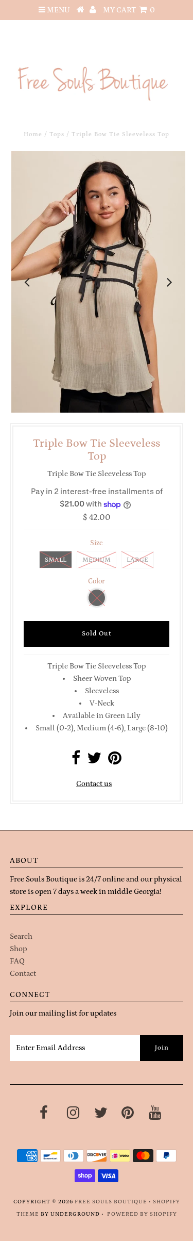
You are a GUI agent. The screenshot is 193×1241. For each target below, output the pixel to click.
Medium (96, 560)
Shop (18, 948)
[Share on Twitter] (94, 761)
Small (55, 560)
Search (21, 936)
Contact (23, 973)
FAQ (17, 961)
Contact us (94, 783)
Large (137, 560)
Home (33, 134)
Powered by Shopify (142, 1214)
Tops (56, 134)
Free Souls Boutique (111, 1202)
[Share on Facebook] (76, 761)
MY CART (129, 10)
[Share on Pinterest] (114, 761)
